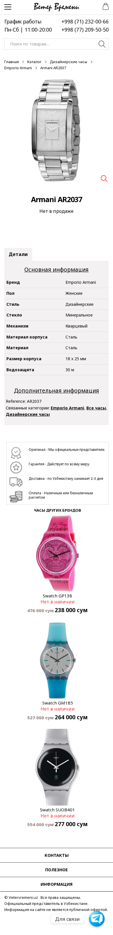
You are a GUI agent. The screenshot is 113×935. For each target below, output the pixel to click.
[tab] (18, 254)
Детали (18, 254)
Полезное (56, 869)
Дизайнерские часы (68, 61)
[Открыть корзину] (103, 6)
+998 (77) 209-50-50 (85, 29)
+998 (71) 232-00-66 (85, 21)
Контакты (57, 855)
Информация (56, 884)
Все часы (96, 408)
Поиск (102, 45)
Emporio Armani (18, 67)
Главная (11, 61)
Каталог (34, 61)
